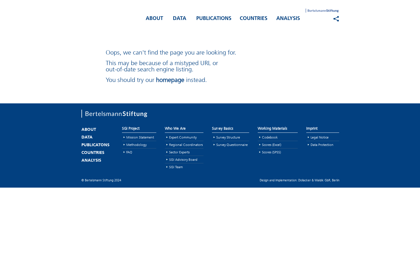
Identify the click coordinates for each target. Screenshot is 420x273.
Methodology (136, 144)
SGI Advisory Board (183, 159)
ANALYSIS (288, 18)
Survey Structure (228, 137)
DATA (179, 18)
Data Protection (322, 144)
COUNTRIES (253, 18)
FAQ (129, 152)
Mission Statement (140, 137)
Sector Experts (179, 152)
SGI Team (176, 167)
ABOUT (154, 18)
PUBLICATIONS (213, 18)
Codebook (270, 137)
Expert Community (183, 137)
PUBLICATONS (95, 145)
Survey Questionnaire (232, 144)
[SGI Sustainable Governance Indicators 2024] (110, 17)
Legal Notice (320, 137)
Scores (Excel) (271, 144)
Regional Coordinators (186, 144)
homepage (170, 80)
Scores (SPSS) (271, 152)
